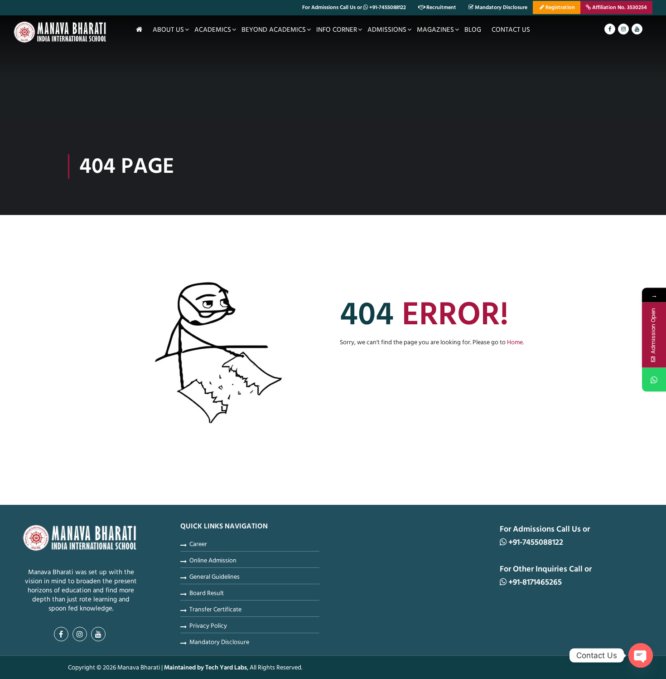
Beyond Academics (273, 29)
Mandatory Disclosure (500, 7)
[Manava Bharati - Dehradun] (61, 33)
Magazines (435, 29)
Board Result (206, 593)
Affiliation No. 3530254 (619, 7)
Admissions (386, 29)
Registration (559, 7)
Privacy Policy (208, 625)
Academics (212, 29)
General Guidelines (214, 576)
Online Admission (212, 560)
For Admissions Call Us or (354, 7)
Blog (472, 29)
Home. (515, 342)
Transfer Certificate (215, 609)
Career (198, 544)
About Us (168, 29)
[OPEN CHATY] (640, 655)
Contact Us (511, 29)
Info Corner (336, 29)
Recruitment (440, 7)
